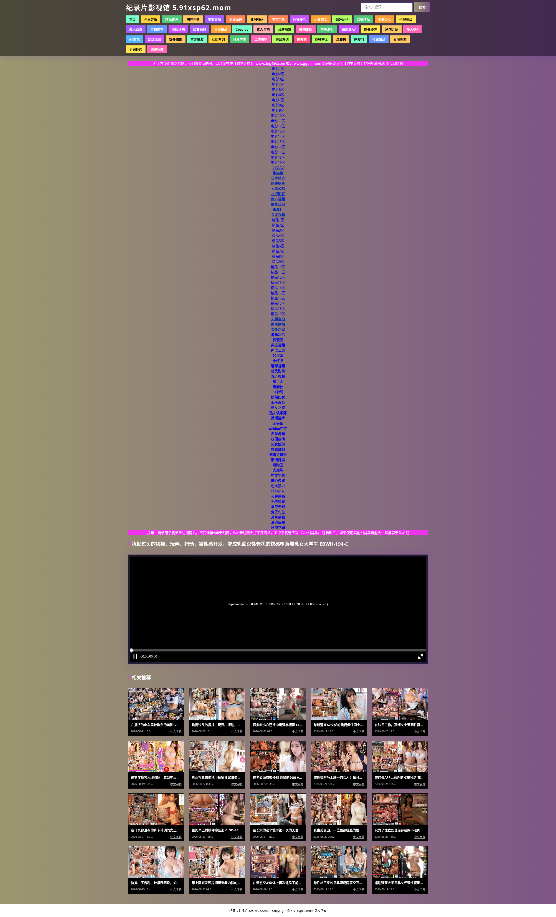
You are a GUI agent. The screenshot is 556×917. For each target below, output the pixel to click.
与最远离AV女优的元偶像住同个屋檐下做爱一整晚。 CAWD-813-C (339, 725)
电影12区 (278, 126)
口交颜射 (199, 29)
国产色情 (193, 19)
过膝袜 (341, 39)
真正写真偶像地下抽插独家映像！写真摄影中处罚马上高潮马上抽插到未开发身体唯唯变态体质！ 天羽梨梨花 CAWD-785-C (217, 777)
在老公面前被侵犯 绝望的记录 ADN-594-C (278, 777)
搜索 (422, 7)
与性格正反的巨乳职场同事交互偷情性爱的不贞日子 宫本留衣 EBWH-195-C (339, 882)
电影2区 (278, 73)
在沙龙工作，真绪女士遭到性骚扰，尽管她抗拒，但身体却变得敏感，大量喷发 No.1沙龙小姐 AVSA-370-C (400, 725)
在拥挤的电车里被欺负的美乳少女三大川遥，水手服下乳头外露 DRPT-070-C (156, 725)
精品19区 (278, 313)
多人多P (412, 29)
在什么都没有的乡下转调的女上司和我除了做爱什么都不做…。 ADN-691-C (156, 830)
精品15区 (278, 293)
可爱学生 (239, 39)
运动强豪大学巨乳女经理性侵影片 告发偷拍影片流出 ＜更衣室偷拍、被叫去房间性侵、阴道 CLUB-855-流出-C (400, 882)
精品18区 (278, 308)
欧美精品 (363, 19)
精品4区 (278, 235)
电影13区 (278, 131)
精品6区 (278, 246)
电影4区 (278, 84)
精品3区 (278, 230)
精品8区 (278, 256)
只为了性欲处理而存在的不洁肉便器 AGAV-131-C (400, 830)
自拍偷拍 (157, 29)
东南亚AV (349, 29)
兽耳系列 (282, 39)
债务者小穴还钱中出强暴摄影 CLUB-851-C (278, 725)
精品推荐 (171, 19)
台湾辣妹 (284, 29)
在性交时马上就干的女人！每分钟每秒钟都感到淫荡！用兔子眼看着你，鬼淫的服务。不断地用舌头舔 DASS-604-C (339, 777)
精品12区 (278, 277)
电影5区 (278, 89)
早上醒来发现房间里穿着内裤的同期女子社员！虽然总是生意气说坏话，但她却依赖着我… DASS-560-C (217, 882)
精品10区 (278, 266)
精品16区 (278, 298)
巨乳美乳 (299, 19)
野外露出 (175, 39)
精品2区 (278, 225)
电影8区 (278, 105)
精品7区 (278, 251)
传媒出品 (378, 39)
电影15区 (278, 141)
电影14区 (278, 136)
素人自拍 (263, 29)
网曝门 (359, 39)
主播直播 (214, 19)
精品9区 (278, 261)
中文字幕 (278, 19)
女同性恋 (400, 39)
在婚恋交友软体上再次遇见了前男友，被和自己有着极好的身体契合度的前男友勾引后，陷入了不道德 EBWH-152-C (278, 882)
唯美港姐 (327, 29)
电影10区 (278, 115)
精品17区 (278, 303)
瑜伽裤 (302, 39)
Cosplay (242, 29)
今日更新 (150, 19)
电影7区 (278, 100)
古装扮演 (197, 39)
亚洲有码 (256, 19)
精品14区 (278, 287)
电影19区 (278, 162)
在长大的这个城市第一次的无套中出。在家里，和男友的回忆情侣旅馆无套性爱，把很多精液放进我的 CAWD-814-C (278, 830)
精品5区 (278, 240)
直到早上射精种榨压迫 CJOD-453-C (217, 830)
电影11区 (278, 120)
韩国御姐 (305, 29)
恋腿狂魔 (157, 49)
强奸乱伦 (342, 19)
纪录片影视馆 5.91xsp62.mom (178, 7)
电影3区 (278, 79)
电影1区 (278, 68)
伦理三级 (405, 19)
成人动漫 (135, 29)
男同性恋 (135, 49)
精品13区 (278, 282)
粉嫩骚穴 (278, 485)
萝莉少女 (384, 19)
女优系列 (218, 39)
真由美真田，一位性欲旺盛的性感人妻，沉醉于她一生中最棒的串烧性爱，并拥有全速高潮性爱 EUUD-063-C (339, 830)
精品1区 (278, 220)
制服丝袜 (178, 29)
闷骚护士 (321, 39)
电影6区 (278, 94)
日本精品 (220, 29)
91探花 (134, 39)
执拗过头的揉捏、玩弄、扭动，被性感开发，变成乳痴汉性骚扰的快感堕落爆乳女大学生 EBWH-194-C (217, 725)
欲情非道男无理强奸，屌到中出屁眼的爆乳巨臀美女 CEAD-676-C (156, 777)
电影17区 (278, 152)
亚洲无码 (235, 19)
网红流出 (154, 39)
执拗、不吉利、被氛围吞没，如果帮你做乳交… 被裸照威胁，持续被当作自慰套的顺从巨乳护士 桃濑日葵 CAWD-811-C (156, 882)
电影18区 (278, 157)
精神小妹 (278, 491)
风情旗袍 (260, 39)
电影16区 (278, 147)
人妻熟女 (320, 19)
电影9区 (278, 110)
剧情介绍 (391, 29)
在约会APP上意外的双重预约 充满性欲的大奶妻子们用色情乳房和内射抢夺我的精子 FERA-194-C (400, 777)
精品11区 (278, 272)
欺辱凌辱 (370, 29)
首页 (132, 19)
